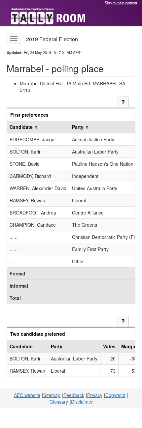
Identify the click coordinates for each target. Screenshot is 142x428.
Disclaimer (82, 401)
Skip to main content (121, 2)
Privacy (94, 395)
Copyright (115, 395)
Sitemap (51, 395)
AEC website (27, 395)
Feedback (73, 395)
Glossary (59, 401)
